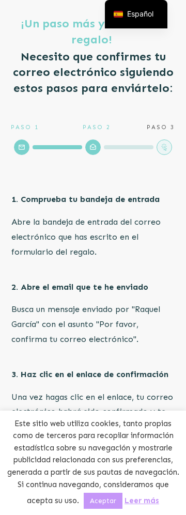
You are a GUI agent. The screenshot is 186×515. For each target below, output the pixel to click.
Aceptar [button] (103, 501)
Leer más (142, 500)
